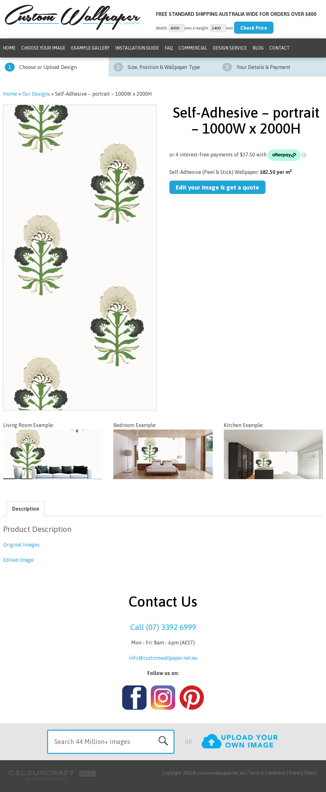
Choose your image (43, 48)
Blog (258, 48)
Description (25, 509)
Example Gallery (90, 48)
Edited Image (18, 560)
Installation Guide (137, 48)
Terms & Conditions (267, 772)
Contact (279, 48)
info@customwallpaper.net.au (163, 658)
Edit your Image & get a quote (217, 187)
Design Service (230, 48)
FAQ (169, 48)
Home (9, 48)
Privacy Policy (302, 772)
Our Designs (36, 94)
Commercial (193, 48)
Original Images (21, 545)
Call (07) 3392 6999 (163, 627)
